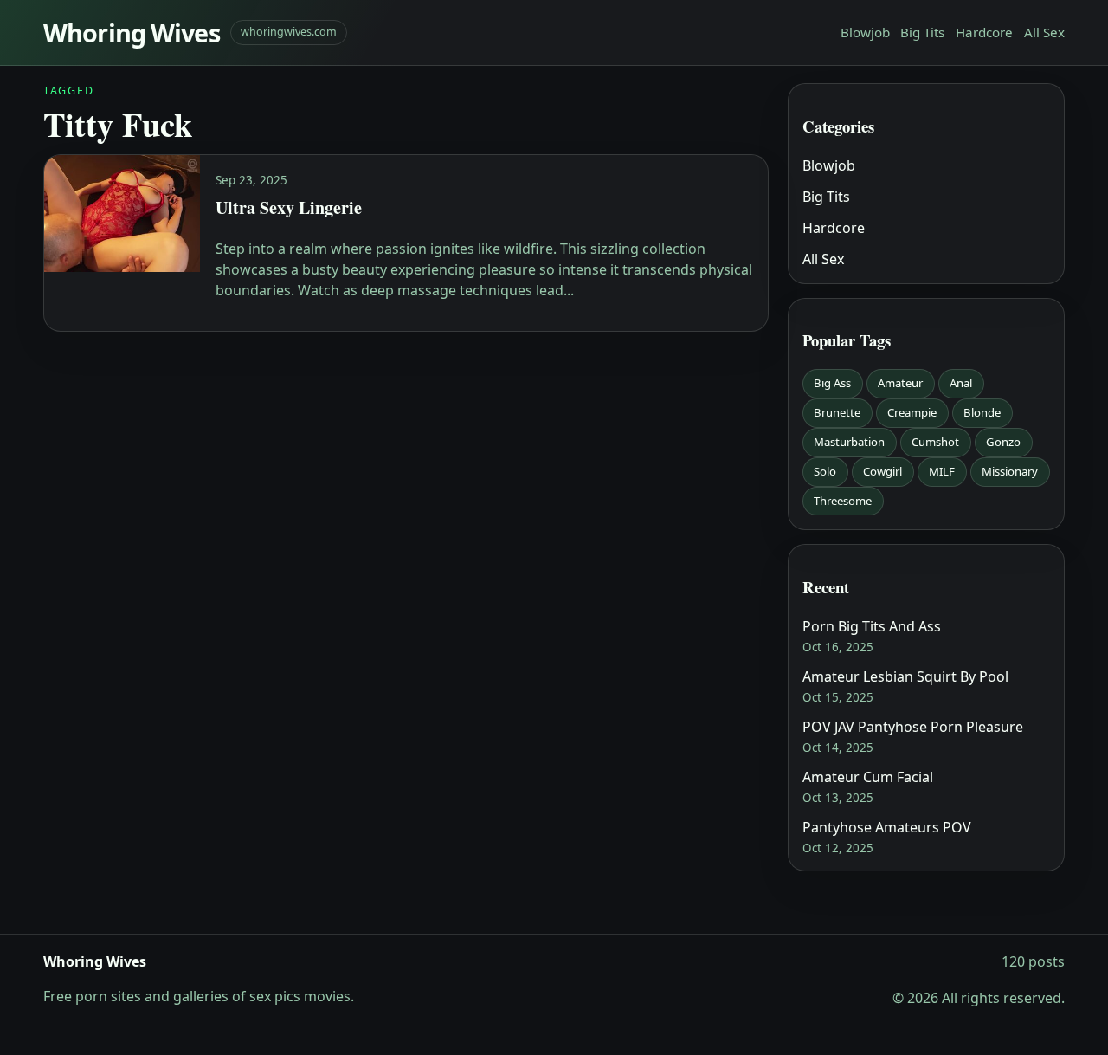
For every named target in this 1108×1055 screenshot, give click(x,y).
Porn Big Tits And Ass (871, 626)
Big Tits (922, 32)
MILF (942, 471)
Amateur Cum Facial (867, 776)
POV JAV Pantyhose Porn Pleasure (912, 726)
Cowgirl (882, 471)
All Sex (1044, 32)
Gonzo (1003, 442)
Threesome (843, 500)
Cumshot (935, 442)
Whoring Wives (131, 32)
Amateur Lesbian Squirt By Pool (905, 676)
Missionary (1010, 471)
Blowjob (865, 32)
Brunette (837, 412)
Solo (825, 471)
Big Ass (832, 383)
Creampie (912, 412)
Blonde (982, 412)
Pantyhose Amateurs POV (886, 827)
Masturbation (849, 442)
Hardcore (984, 32)
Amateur (900, 383)
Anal (961, 383)
